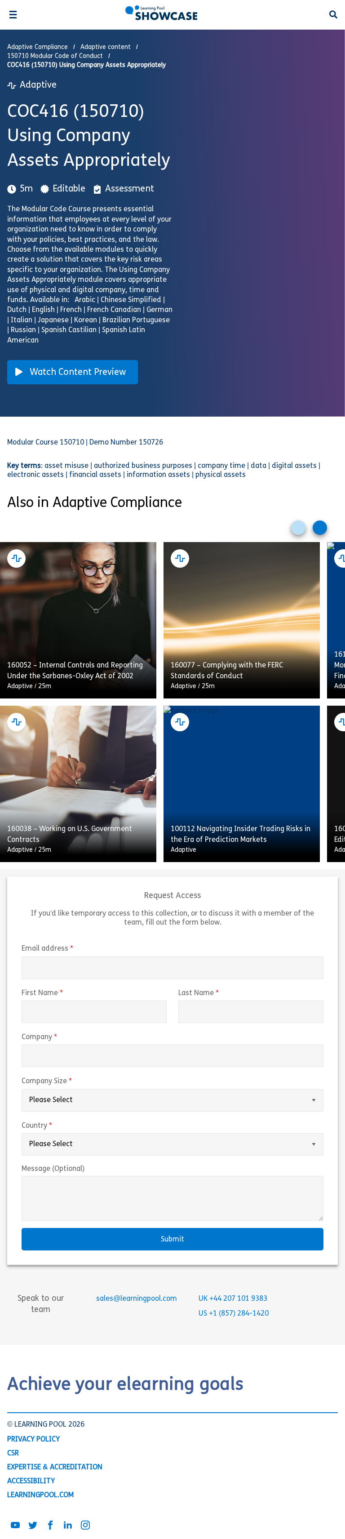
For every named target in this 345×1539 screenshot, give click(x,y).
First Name (61, 993)
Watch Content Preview (78, 372)
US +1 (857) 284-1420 (234, 1313)
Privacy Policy (33, 1440)
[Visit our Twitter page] (33, 1526)
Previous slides (301, 531)
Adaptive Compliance (37, 47)
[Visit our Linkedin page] (68, 1526)
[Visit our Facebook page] (50, 1526)
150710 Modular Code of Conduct (55, 56)
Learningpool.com (40, 1495)
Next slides (323, 531)
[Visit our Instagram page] (85, 1526)
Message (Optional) (53, 1169)
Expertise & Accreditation (54, 1468)
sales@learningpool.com (136, 1299)
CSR (13, 1454)
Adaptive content (105, 47)
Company (58, 1037)
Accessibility (31, 1482)
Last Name (217, 993)
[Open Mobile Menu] (12, 14)
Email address (66, 949)
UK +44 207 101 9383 (234, 1299)
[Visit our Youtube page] (15, 1526)
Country (56, 1126)
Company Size (66, 1081)
